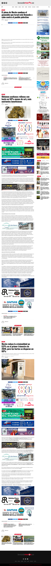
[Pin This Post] (20, 22)
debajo (9, 313)
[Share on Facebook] (10, 22)
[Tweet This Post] (15, 22)
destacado (12, 313)
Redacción (6, 83)
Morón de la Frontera (18, 313)
